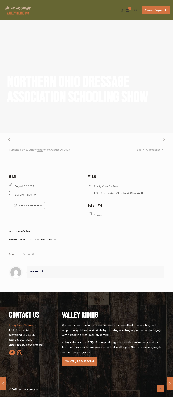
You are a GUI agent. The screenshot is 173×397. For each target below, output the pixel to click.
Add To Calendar (29, 205)
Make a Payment (155, 10)
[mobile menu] (110, 10)
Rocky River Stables (106, 186)
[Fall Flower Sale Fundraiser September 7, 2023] (170, 383)
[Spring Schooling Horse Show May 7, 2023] (3, 383)
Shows (98, 215)
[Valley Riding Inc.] (17, 10)
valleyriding (36, 149)
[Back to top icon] (160, 388)
